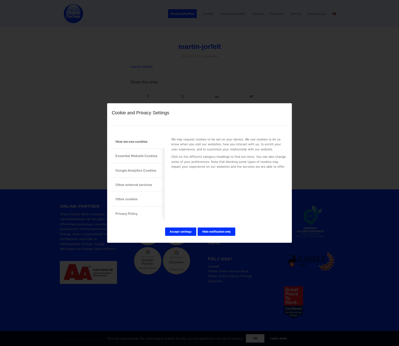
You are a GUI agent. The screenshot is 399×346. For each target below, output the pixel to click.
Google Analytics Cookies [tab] (135, 170)
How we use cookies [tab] (131, 141)
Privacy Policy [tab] (126, 213)
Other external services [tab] (133, 185)
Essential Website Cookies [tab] (136, 156)
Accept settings (181, 231)
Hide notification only (216, 231)
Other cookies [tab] (126, 199)
